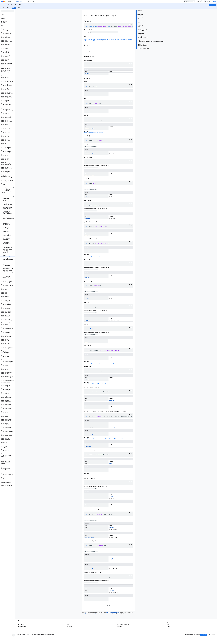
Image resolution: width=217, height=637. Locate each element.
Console (199, 1)
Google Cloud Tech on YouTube (172, 629)
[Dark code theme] (129, 25)
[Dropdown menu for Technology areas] (23, 1)
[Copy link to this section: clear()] (89, 115)
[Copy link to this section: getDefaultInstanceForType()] (101, 222)
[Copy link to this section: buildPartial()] (92, 98)
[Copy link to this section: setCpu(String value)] (96, 478)
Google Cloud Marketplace (21, 626)
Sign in (214, 1)
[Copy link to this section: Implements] (93, 45)
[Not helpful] (132, 13)
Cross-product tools (30, 1)
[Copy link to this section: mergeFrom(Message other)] (100, 450)
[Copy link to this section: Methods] (91, 78)
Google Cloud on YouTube (171, 628)
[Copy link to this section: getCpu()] (90, 179)
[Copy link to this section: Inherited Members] (99, 52)
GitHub (118, 622)
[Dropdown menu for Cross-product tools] (35, 1)
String (86, 196)
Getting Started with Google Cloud (123, 624)
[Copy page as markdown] (89, 18)
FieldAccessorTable (89, 359)
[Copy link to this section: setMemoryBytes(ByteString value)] (104, 572)
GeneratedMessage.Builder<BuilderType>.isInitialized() (95, 383)
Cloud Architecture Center (121, 628)
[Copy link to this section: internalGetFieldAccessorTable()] (102, 346)
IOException (87, 446)
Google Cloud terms (34, 634)
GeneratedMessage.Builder (90, 40)
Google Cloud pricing (20, 624)
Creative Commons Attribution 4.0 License (113, 612)
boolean (86, 320)
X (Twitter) (169, 626)
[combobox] (189, 1)
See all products (19, 622)
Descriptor (87, 73)
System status (69, 628)
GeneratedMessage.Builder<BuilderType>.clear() (93, 132)
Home (85, 12)
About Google (19, 634)
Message (110, 463)
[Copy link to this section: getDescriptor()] (94, 60)
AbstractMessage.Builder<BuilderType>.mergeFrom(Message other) (97, 475)
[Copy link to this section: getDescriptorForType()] (98, 239)
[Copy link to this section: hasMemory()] (92, 324)
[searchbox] (7, 11)
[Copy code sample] (131, 25)
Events (168, 624)
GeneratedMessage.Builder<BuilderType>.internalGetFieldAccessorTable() (99, 363)
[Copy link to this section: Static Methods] (95, 57)
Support (68, 624)
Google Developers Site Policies (100, 613)
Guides (8, 7)
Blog (167, 622)
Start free (212, 4)
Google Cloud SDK (8, 5)
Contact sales (19, 628)
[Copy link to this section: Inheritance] (92, 36)
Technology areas (18, 1)
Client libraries (23, 5)
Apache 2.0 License (85, 613)
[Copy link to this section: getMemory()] (92, 259)
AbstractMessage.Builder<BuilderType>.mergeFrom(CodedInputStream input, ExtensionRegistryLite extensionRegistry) (108, 438)
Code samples (119, 626)
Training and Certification (121, 629)
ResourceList (87, 94)
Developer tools (97, 12)
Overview (3, 7)
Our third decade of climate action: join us (46, 634)
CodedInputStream (113, 425)
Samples (19, 7)
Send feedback (128, 15)
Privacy (23, 634)
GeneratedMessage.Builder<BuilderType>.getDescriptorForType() (97, 256)
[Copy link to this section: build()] (88, 81)
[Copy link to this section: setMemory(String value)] (98, 541)
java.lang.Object (87, 39)
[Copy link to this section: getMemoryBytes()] (95, 281)
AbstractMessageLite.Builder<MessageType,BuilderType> (104, 39)
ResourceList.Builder (89, 128)
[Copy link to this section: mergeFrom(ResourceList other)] (102, 387)
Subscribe (204, 634)
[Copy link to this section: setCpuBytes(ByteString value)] (101, 510)
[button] (7, 183)
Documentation (90, 12)
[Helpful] (130, 13)
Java (16, 5)
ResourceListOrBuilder (88, 48)
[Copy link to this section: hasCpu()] (90, 302)
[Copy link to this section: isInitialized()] (92, 366)
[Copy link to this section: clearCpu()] (91, 136)
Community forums (70, 622)
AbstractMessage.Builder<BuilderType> (124, 39)
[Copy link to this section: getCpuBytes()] (93, 200)
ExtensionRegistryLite (114, 427)
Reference (14, 7)
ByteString (87, 218)
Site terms (28, 634)
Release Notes (69, 626)
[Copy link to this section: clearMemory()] (93, 157)
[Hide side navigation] (13, 635)
